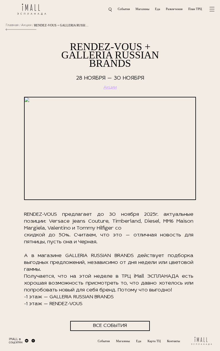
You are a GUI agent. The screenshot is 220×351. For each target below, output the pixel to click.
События (124, 9)
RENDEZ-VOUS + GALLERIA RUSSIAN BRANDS (61, 25)
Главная (12, 25)
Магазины (142, 9)
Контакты (173, 341)
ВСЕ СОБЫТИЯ (110, 325)
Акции (26, 25)
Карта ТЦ (154, 341)
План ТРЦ (195, 9)
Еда (157, 9)
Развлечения (174, 9)
